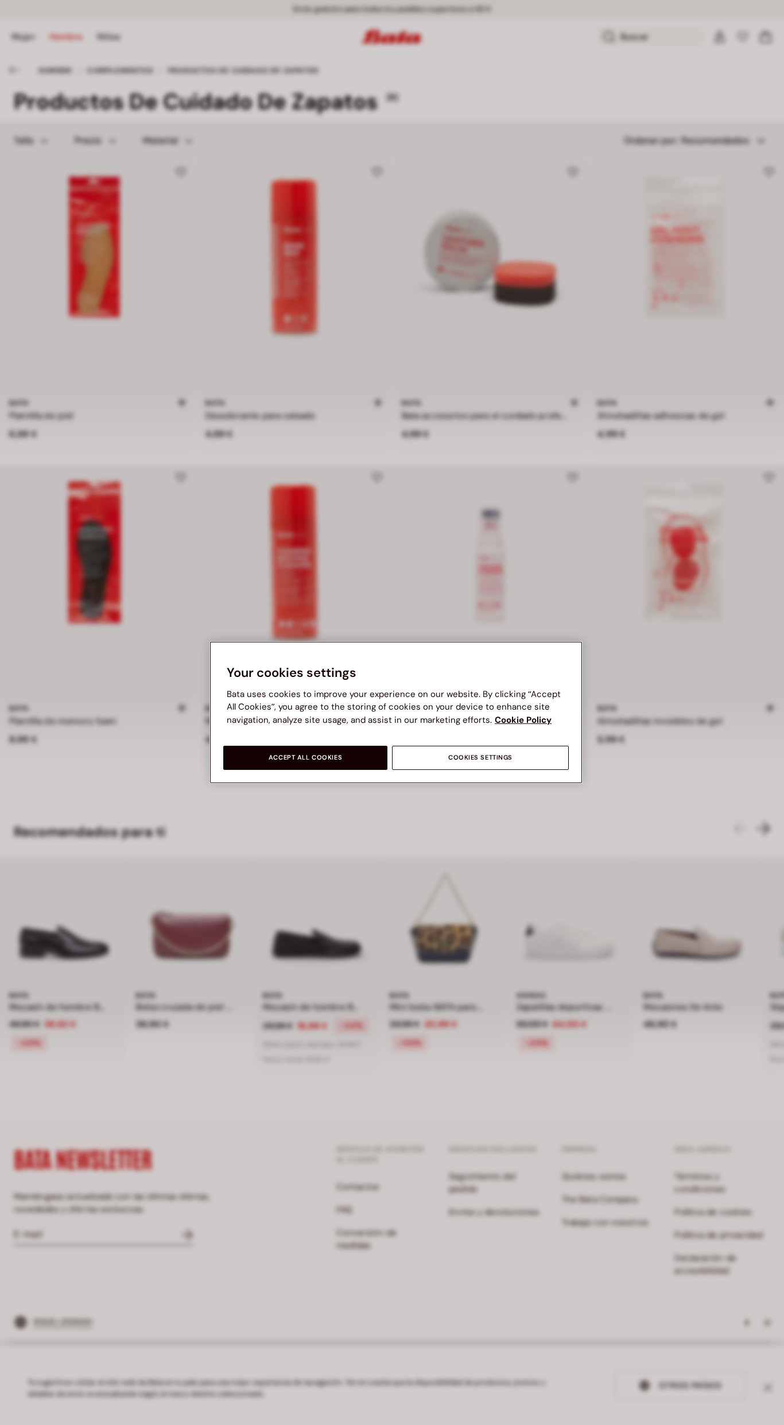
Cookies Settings (480, 757)
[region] (396, 712)
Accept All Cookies (305, 757)
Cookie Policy (523, 720)
